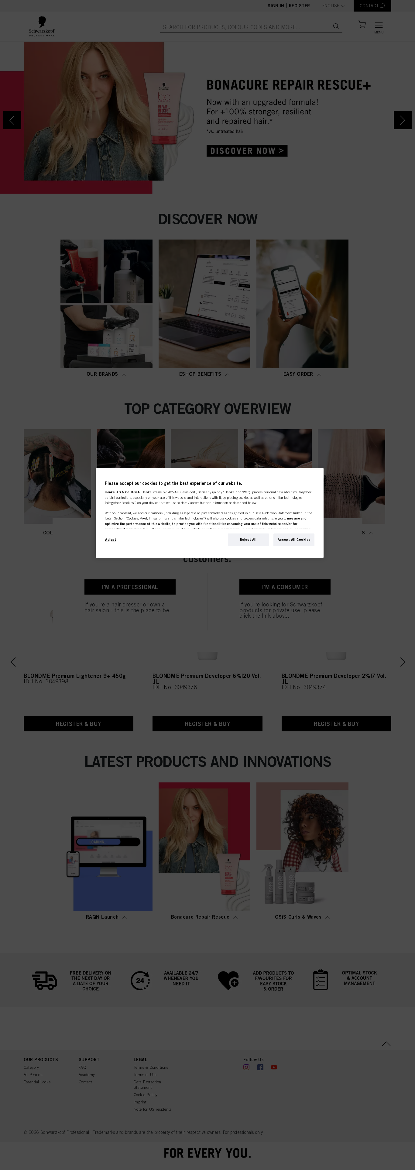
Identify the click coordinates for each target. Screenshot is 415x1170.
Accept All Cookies (294, 539)
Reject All (248, 539)
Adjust (110, 539)
